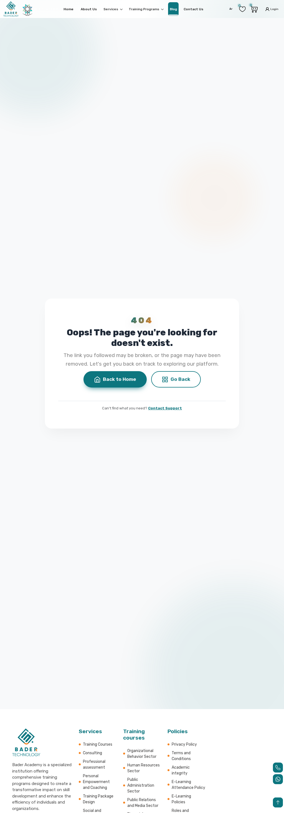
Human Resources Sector (143, 768)
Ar (230, 9)
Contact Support (165, 408)
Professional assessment (94, 764)
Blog (173, 9)
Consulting (92, 753)
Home (68, 9)
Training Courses (97, 744)
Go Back (180, 379)
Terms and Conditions (181, 756)
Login (274, 9)
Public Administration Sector (140, 785)
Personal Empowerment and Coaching (96, 782)
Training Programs (144, 9)
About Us (89, 9)
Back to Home (119, 379)
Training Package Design (98, 799)
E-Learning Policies (181, 799)
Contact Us (193, 9)
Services (111, 9)
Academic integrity (181, 770)
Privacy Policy (184, 744)
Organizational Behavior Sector (141, 753)
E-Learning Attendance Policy (188, 784)
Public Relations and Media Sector (142, 802)
